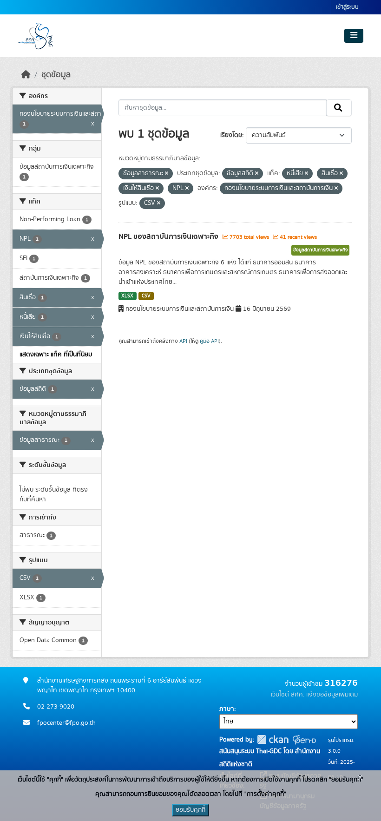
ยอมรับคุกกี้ (190, 809)
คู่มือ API (209, 341)
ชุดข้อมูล (56, 75)
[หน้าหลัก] (26, 75)
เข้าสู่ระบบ (347, 7)
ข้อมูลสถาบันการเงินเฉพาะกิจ (320, 250)
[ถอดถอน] (166, 173)
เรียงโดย (231, 135)
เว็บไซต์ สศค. (287, 694)
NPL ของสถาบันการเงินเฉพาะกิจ (169, 236)
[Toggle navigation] (353, 36)
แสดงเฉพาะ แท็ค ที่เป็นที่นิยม (56, 354)
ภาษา (226, 709)
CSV (146, 296)
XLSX (127, 296)
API (183, 341)
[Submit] (339, 107)
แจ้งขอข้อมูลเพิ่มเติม (332, 694)
